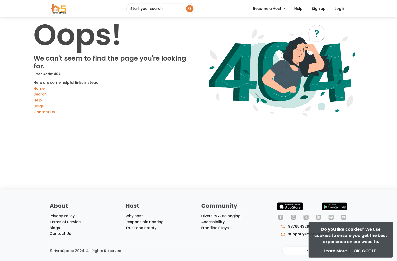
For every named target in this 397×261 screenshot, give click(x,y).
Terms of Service (65, 222)
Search (40, 94)
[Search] (189, 8)
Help (298, 8)
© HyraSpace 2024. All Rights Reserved (85, 250)
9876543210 (298, 226)
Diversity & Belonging (221, 216)
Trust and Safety (140, 227)
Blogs (39, 106)
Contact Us (44, 112)
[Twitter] (306, 217)
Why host (134, 216)
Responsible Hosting (144, 222)
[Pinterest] (331, 217)
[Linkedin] (318, 217)
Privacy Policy (62, 216)
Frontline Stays (215, 227)
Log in (340, 8)
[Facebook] (280, 217)
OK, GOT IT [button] (365, 251)
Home (39, 88)
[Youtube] (343, 217)
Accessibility (213, 222)
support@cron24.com (308, 234)
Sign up (319, 8)
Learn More (336, 251)
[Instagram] (293, 217)
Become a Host (267, 8)
